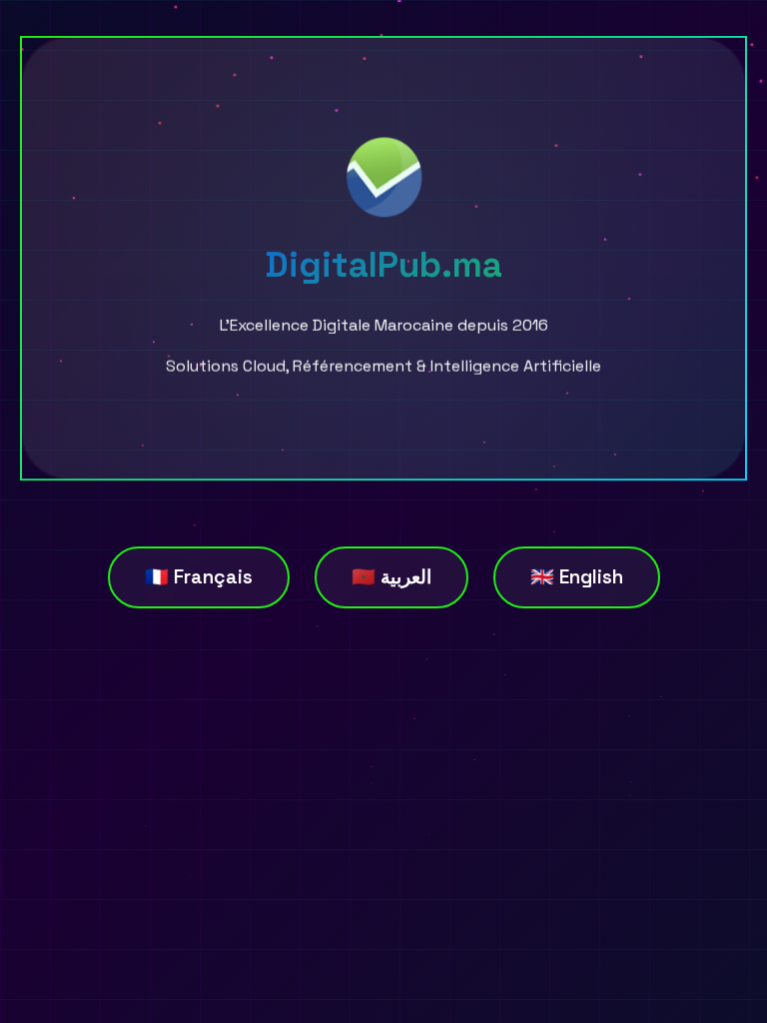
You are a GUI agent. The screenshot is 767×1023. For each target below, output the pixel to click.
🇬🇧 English (576, 576)
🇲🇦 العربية (391, 576)
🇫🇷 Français (199, 576)
